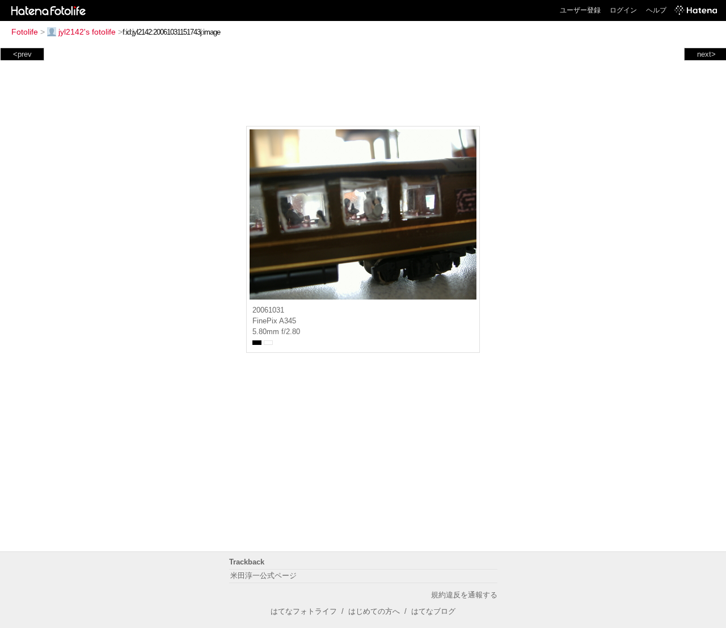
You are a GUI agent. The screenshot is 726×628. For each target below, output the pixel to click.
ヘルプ (656, 10)
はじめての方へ (374, 611)
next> (706, 54)
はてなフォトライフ (304, 611)
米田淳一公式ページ (263, 575)
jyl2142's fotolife (87, 31)
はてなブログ (433, 611)
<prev (22, 54)
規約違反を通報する (464, 595)
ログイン (623, 10)
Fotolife (24, 31)
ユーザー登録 (580, 10)
